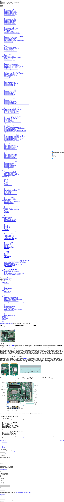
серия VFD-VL (7, 254)
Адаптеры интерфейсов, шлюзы (9, 60)
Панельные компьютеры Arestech (10, 90)
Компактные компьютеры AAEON (10, 10)
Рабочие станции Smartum (8, 41)
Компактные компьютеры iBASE (10, 21)
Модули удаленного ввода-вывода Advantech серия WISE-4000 (15, 132)
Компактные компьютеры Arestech (10, 13)
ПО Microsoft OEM (7, 218)
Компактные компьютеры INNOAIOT (10, 14)
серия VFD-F (6, 251)
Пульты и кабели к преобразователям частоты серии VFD (14, 264)
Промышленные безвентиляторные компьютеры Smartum (14, 40)
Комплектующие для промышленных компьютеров (11, 43)
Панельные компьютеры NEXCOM (10, 100)
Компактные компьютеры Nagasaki (10, 25)
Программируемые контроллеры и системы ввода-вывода (12, 109)
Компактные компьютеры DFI (9, 15)
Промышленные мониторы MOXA (10, 157)
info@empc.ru (8, 276)
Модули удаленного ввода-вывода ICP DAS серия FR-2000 (14, 136)
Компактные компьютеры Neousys (10, 26)
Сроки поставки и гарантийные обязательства (12, 287)
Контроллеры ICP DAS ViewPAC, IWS (11, 118)
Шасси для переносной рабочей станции (11, 83)
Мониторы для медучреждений (9, 151)
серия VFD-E (6, 257)
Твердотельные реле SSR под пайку (10, 238)
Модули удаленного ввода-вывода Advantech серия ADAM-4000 (15, 130)
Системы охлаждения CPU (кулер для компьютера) (13, 52)
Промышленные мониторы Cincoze (10, 155)
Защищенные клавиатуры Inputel (10, 171)
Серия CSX (6, 210)
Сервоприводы (7, 311)
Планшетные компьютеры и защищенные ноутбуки (13, 309)
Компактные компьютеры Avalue (10, 19)
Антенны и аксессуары (8, 61)
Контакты (6, 284)
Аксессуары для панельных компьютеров (11, 106)
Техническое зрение (7, 256)
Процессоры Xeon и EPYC (9, 197)
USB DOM (6, 184)
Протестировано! (7, 292)
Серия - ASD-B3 (7, 227)
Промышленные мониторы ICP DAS (10, 156)
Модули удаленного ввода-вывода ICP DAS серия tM (13, 138)
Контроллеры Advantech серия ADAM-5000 (11, 112)
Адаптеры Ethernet (7, 59)
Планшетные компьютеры (8, 215)
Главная (1, 323)
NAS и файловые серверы (8, 42)
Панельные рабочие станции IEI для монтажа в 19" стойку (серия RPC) (16, 104)
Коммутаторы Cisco (7, 68)
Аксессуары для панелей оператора (10, 169)
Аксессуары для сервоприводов (9, 223)
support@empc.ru (9, 278)
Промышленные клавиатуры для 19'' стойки (12, 174)
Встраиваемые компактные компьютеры (9, 7)
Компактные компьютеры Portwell (10, 27)
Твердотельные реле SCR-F (9, 235)
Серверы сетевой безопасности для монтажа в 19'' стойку (14, 273)
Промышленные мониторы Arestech (10, 154)
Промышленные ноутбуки (8, 105)
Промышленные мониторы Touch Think (11, 146)
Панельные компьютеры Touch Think (10, 102)
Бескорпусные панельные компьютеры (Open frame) (13, 107)
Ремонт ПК (4, 319)
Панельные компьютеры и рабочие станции (9, 79)
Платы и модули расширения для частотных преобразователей (15, 262)
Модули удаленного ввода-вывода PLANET (11, 140)
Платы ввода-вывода (6, 200)
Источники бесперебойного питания (10, 190)
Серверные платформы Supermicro (10, 199)
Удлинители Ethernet (7, 76)
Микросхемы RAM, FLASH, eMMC (10, 269)
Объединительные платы (8, 49)
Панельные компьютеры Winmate (10, 103)
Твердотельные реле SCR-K (9, 236)
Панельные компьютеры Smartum (10, 38)
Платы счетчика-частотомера (9, 205)
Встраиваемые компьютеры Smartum (10, 37)
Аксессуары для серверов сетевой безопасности (12, 274)
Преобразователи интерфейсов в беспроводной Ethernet (13, 73)
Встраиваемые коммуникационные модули (11, 63)
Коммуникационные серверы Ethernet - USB (12, 67)
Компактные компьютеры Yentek (10, 9)
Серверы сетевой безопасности (7, 270)
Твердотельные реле (5, 230)
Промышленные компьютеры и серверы (11, 298)
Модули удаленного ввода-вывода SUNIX (11, 141)
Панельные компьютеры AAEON (10, 87)
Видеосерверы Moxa (7, 244)
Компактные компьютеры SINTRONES (11, 28)
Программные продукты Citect (9, 220)
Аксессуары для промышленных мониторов (12, 160)
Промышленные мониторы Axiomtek (10, 144)
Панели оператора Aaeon (8, 162)
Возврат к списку (3, 440)
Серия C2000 (6, 259)
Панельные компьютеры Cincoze (10, 91)
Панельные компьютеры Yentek (9, 81)
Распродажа (4, 317)
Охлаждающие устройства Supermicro (10, 196)
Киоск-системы (7, 86)
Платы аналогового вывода (9, 203)
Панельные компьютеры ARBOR (10, 89)
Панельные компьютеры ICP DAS (10, 85)
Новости (3, 290)
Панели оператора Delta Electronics (10, 165)
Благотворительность (8, 288)
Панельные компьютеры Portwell (10, 101)
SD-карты (6, 182)
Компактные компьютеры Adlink (10, 16)
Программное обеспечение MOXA (10, 74)
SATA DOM (6, 180)
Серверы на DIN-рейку (8, 272)
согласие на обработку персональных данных (23, 492)
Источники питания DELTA (9, 247)
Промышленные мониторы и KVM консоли (9, 142)
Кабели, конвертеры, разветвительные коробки (12, 65)
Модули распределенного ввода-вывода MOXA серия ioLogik (15, 128)
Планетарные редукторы (8, 224)
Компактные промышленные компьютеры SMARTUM (13, 36)
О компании (4, 282)
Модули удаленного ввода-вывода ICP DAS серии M (13, 134)
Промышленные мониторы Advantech (10, 147)
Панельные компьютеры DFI (9, 92)
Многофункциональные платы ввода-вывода (12, 201)
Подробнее (42, 500)
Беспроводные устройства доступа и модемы (12, 62)
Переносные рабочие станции (9, 82)
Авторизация (2, 494)
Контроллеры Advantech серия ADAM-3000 (11, 111)
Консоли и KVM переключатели (10, 143)
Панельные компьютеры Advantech (10, 88)
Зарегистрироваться (3, 469)
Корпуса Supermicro (7, 193)
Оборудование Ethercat (8, 70)
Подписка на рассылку (8, 294)
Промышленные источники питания (10, 51)
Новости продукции (7, 291)
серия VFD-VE (7, 253)
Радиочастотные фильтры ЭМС (9, 265)
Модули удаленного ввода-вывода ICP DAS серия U (13, 139)
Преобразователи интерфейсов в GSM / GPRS (12, 72)
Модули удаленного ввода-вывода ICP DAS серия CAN (13, 135)
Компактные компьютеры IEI (9, 22)
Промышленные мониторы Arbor (10, 153)
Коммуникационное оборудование (8, 56)
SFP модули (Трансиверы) (8, 58)
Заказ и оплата (6, 285)
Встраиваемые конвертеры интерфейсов (11, 64)
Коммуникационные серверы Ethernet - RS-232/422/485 (13, 66)
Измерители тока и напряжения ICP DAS (11, 110)
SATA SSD (6, 181)
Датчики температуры (8, 266)
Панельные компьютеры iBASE (9, 93)
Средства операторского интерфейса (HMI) (9, 161)
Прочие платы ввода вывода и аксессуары (11, 207)
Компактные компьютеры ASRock (10, 18)
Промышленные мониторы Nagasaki (10, 149)
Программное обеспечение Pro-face (10, 219)
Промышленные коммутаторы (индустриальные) (12, 57)
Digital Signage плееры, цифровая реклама (11, 32)
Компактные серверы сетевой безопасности (11, 271)
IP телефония (6, 78)
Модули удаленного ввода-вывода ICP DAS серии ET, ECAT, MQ (15, 133)
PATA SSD (6, 179)
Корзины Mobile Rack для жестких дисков (11, 48)
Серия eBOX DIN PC (8, 30)
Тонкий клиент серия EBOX (9, 31)
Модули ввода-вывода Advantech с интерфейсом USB (13, 127)
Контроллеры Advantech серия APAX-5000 (11, 113)
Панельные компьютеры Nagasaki (10, 99)
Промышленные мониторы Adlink (10, 152)
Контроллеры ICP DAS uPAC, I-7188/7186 (11, 117)
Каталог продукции (5, 296)
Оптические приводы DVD (9, 50)
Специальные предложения (7, 445)
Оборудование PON (7, 71)
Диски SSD (6, 46)
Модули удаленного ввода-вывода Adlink (11, 129)
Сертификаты (6, 289)
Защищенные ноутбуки (8, 214)
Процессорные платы (8, 45)
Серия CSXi (6, 211)
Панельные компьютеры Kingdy (9, 97)
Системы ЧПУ (6, 255)
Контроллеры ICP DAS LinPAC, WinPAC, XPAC (12, 116)
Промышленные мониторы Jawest (10, 145)
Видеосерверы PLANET (8, 242)
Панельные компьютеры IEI (9, 95)
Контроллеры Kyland (8, 120)
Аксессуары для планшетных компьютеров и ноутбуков (13, 216)
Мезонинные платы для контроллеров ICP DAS (12, 122)
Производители (5, 316)
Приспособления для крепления (9, 263)
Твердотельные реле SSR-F (9, 239)
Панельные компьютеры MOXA (9, 98)
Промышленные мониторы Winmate (10, 158)
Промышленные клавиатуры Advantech (11, 173)
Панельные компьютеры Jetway (9, 84)
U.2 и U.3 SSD (6, 183)
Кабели (5, 55)
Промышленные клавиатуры (7, 170)
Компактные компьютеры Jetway (10, 11)
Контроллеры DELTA (8, 114)
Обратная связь (5, 318)
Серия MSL (6, 229)
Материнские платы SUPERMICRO (10, 194)
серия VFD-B (6, 248)
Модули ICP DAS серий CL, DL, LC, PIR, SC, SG (12, 123)
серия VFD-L (6, 252)
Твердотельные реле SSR (8, 237)
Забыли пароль (3, 464)
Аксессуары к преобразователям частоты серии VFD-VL (14, 261)
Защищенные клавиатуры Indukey (10, 172)
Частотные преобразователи (7, 246)
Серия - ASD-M (7, 228)
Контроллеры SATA (7, 54)
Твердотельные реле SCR (8, 234)
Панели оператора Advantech (9, 163)
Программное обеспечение (7, 217)
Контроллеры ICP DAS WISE (9, 119)
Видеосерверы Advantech (8, 243)
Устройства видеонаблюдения (7, 241)
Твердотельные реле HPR (8, 233)
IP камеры (6, 245)
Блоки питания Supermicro (8, 187)
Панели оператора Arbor (8, 164)
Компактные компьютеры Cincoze (10, 20)
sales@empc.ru (8, 277)
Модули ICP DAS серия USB (9, 126)
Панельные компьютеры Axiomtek (10, 80)
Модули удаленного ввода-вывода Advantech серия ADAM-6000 (15, 131)
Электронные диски (5, 176)
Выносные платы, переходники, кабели (11, 206)
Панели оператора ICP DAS (9, 166)
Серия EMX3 (6, 212)
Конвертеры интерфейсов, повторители (11, 69)
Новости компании (7, 293)
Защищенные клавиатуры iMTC (9, 175)
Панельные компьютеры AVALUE (10, 108)
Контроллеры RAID (7, 192)
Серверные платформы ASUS (9, 198)
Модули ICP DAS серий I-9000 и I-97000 (11, 124)
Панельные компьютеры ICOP (9, 94)
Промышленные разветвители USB (10, 75)
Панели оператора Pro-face (9, 167)
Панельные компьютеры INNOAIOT (10, 96)
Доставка (6, 286)
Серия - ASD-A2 (7, 225)
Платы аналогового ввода (8, 202)
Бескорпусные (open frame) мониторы (10, 150)
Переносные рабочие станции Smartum (11, 39)
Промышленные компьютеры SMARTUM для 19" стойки (14, 35)
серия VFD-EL (6, 250)
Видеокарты (6, 188)
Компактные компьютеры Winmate (10, 29)
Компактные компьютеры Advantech (10, 12)
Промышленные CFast (8, 185)
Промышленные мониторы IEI (9, 148)
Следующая (62, 440)
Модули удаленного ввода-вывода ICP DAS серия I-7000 (14, 137)
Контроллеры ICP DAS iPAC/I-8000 (10, 115)
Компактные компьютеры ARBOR (10, 17)
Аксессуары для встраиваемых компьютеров (12, 33)
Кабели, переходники (8, 191)
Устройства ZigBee (7, 77)
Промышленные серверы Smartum (10, 34)
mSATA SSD (6, 178)
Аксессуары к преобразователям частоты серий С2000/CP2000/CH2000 (16, 260)
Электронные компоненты (7, 268)
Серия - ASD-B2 (7, 226)
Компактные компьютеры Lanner (10, 24)
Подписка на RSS (7, 295)
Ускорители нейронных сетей (9, 53)
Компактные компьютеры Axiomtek (10, 8)
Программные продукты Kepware (10, 221)
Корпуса (5, 44)
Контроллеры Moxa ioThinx (9, 121)
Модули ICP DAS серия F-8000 (9, 125)
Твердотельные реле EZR (8, 232)
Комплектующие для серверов (9, 306)
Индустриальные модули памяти (10, 47)
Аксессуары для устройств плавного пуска (11, 209)
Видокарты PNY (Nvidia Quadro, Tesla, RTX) (12, 189)
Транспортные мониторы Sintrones (10, 159)
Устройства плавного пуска (7, 208)
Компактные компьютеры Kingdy (10, 23)
